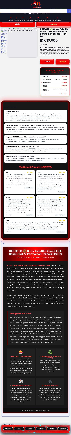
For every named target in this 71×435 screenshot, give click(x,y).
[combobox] (33, 11)
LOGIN (17, 24)
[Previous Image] (9, 43)
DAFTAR (62, 61)
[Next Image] (36, 43)
